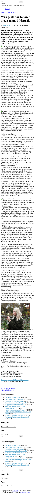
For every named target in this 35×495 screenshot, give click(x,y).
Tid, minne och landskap (12, 397)
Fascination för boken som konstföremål (17, 417)
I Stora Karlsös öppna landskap (14, 401)
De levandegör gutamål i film (14, 415)
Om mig (7, 9)
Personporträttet (11, 12)
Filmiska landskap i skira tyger (14, 399)
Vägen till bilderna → (7, 390)
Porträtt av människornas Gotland (15, 410)
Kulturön (3, 4)
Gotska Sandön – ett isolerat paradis (16, 403)
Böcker (3, 12)
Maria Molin (6, 25)
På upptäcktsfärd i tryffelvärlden (14, 405)
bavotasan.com (25, 492)
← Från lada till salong (8, 388)
